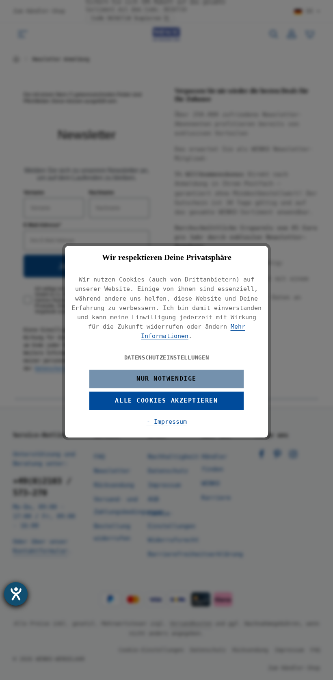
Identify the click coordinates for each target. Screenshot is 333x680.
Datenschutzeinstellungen (166, 357)
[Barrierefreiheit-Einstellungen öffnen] (16, 594)
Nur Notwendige (166, 378)
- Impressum (167, 421)
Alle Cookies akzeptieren (166, 400)
